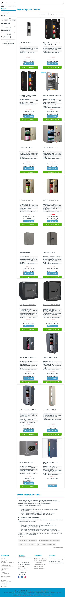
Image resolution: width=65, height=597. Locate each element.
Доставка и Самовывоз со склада (7, 563)
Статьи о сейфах (5, 573)
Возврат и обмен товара (7, 575)
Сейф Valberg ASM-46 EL (50, 147)
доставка (48, 503)
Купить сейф (37, 555)
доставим (31, 530)
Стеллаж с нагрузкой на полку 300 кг (28, 540)
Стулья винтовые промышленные (27, 544)
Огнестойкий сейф (38, 564)
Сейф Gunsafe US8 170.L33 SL (52, 95)
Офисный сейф (38, 562)
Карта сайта (4, 586)
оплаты (43, 503)
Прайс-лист (4, 584)
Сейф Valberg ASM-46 (26, 147)
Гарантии (3, 569)
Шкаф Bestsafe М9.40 (49, 409)
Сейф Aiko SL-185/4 (25, 42)
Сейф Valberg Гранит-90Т (50, 357)
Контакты (3, 558)
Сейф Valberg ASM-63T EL (50, 200)
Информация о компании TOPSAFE (7, 560)
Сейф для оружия (42, 560)
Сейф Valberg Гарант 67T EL (28, 357)
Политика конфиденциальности (6, 581)
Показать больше (58, 547)
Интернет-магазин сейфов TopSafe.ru (40, 591)
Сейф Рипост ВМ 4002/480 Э (28, 305)
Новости (3, 572)
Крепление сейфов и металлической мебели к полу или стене (7, 567)
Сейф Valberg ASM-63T (26, 200)
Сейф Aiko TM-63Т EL (49, 252)
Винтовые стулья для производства (47, 544)
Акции (27, 510)
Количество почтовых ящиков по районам (49, 540)
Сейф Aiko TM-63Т (25, 252)
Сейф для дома (38, 558)
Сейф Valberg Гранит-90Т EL (28, 409)
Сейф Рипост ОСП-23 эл (27, 462)
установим (46, 530)
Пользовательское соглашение (5, 577)
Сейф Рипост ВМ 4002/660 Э (51, 305)
